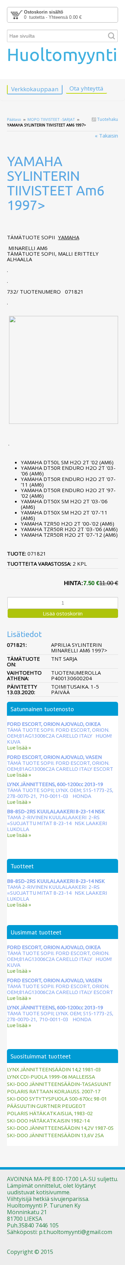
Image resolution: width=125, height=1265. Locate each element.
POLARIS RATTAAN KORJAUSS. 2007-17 (53, 1091)
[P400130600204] (62, 225)
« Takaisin (106, 135)
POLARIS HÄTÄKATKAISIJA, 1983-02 (50, 1113)
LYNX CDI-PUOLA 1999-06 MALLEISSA (51, 1077)
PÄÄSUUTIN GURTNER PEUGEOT (46, 1106)
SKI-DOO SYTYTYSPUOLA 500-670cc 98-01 (57, 1099)
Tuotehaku (107, 119)
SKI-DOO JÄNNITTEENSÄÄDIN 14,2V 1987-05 (60, 1128)
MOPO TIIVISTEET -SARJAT (51, 119)
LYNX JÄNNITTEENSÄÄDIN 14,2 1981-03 (54, 1069)
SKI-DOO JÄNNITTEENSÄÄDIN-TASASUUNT (59, 1084)
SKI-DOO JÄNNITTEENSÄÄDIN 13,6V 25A (55, 1135)
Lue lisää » (19, 748)
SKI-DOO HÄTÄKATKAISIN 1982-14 (48, 1121)
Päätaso (14, 119)
